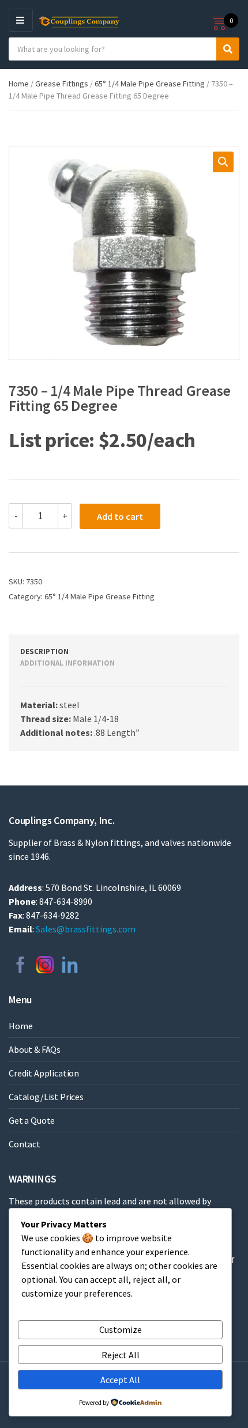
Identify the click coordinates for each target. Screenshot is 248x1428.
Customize (120, 1329)
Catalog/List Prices (46, 1096)
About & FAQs (35, 1049)
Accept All (120, 1379)
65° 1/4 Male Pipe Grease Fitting (150, 83)
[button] (223, 162)
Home (19, 83)
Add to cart (120, 516)
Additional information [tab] (67, 663)
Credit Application (44, 1073)
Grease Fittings (61, 83)
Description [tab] (44, 651)
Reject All (121, 1355)
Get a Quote (32, 1120)
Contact (24, 1144)
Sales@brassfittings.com (86, 929)
